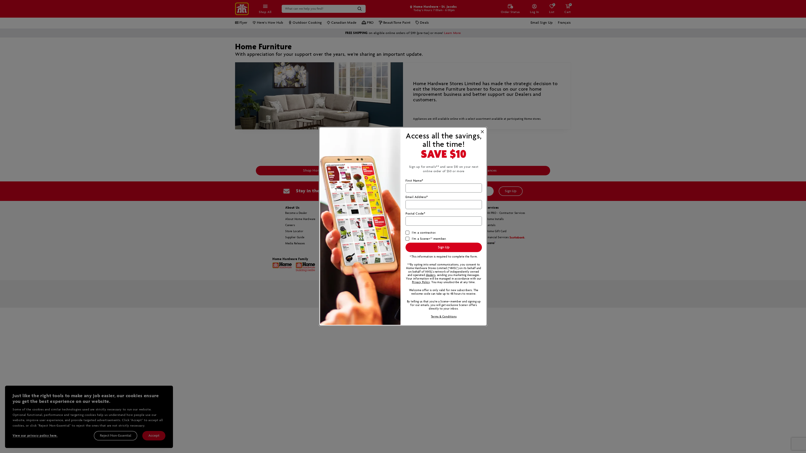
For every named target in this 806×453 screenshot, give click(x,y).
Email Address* (417, 197)
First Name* (414, 181)
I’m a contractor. (424, 233)
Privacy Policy (421, 282)
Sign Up (444, 247)
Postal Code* (415, 214)
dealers (430, 275)
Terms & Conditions (444, 317)
